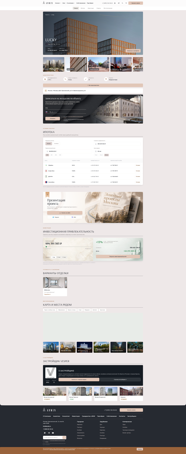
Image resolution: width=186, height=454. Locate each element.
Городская (80, 421)
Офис (124, 424)
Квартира (79, 424)
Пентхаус (79, 427)
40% (56, 155)
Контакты (122, 416)
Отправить (52, 118)
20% (47, 155)
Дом (101, 424)
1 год (53, 257)
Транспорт (102, 310)
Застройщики (131, 416)
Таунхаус (102, 427)
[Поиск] (122, 3)
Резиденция (103, 438)
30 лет (106, 155)
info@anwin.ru (47, 426)
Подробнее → (47, 294)
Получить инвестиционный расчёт (117, 256)
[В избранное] (126, 3)
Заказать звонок (136, 3)
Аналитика (56, 416)
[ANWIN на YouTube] (53, 433)
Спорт (80, 310)
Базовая (48, 143)
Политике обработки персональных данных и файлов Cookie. (62, 449)
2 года (58, 257)
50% (60, 155)
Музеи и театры (72, 310)
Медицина (87, 310)
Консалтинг (66, 416)
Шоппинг (95, 310)
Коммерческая (127, 421)
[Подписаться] (64, 437)
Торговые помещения (128, 430)
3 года (64, 257)
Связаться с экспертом (133, 50)
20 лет (101, 155)
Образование (61, 310)
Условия (138, 165)
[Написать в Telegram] (118, 3)
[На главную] (47, 2)
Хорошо (140, 449)
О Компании (47, 416)
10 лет (96, 155)
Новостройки (80, 435)
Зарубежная (103, 421)
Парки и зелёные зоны (49, 310)
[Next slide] (141, 64)
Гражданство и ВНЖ (88, 416)
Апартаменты (80, 433)
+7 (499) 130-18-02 (110, 410)
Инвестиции (76, 416)
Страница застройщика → (120, 379)
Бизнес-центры (127, 433)
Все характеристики (94, 85)
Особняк (79, 430)
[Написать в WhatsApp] (114, 3)
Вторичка (79, 438)
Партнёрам (100, 416)
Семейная (56, 143)
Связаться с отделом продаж (79, 379)
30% (51, 155)
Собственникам (112, 416)
